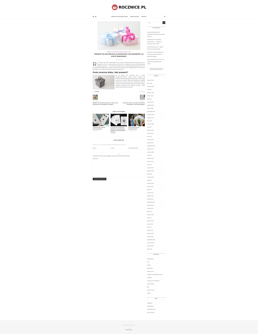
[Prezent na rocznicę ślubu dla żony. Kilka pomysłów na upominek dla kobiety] (95, 97)
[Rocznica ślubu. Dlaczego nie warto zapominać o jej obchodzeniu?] (142, 97)
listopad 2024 (150, 142)
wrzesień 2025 (150, 114)
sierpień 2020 (150, 246)
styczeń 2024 (150, 167)
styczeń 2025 (150, 139)
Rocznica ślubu (127, 51)
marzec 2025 (150, 133)
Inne (148, 262)
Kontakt (144, 16)
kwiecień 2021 (150, 221)
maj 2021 (149, 217)
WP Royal (133, 325)
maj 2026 (149, 89)
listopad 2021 (150, 199)
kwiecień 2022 (150, 183)
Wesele (149, 293)
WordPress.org (150, 312)
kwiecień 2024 (150, 158)
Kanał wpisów (150, 306)
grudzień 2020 (150, 233)
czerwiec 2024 (150, 152)
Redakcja (97, 91)
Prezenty (149, 277)
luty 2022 (149, 189)
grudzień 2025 (150, 105)
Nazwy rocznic (134, 16)
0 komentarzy (142, 91)
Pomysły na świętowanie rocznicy (155, 274)
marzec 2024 (150, 161)
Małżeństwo (150, 268)
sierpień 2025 (150, 117)
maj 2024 (149, 155)
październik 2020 (151, 239)
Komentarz (96, 158)
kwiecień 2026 (150, 92)
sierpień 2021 (150, 208)
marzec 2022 (150, 186)
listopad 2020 (150, 236)
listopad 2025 (150, 108)
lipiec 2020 (149, 249)
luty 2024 (149, 164)
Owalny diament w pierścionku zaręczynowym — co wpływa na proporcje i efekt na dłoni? (154, 41)
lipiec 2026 (149, 83)
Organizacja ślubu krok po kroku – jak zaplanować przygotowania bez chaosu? (155, 61)
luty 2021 (149, 227)
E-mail (112, 148)
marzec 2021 (150, 224)
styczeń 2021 (150, 230)
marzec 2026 (150, 95)
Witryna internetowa (133, 148)
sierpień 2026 (150, 80)
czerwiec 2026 (150, 86)
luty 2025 (149, 136)
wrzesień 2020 (150, 242)
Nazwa (95, 148)
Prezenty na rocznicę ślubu (119, 16)
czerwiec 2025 (150, 124)
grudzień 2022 (150, 170)
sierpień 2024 (150, 149)
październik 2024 (151, 145)
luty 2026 (149, 99)
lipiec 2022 (149, 174)
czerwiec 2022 (150, 177)
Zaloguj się (149, 303)
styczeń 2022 (150, 192)
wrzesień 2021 (150, 205)
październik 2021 (151, 202)
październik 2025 (151, 111)
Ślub (148, 287)
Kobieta (149, 265)
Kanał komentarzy (151, 309)
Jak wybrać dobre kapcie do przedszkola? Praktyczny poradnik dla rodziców (155, 34)
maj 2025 (149, 127)
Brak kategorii (150, 258)
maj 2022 (149, 180)
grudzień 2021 (150, 195)
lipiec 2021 (149, 211)
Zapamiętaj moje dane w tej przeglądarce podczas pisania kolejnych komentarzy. (111, 155)
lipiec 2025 (149, 120)
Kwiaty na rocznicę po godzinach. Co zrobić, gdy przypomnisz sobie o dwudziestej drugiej (155, 54)
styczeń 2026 (150, 102)
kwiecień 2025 (150, 130)
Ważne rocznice (150, 290)
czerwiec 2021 (150, 214)
